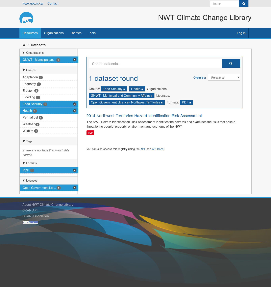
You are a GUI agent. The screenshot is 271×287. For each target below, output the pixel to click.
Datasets (38, 44)
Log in (241, 33)
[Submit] (243, 3)
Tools (92, 33)
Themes (76, 33)
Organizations (54, 33)
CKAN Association (35, 216)
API (142, 149)
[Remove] (124, 89)
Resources (30, 33)
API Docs (157, 149)
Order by (199, 77)
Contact (52, 3)
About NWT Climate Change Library (47, 204)
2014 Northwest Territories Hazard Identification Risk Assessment (144, 115)
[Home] (24, 44)
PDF (90, 132)
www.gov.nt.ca (32, 3)
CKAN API (29, 210)
